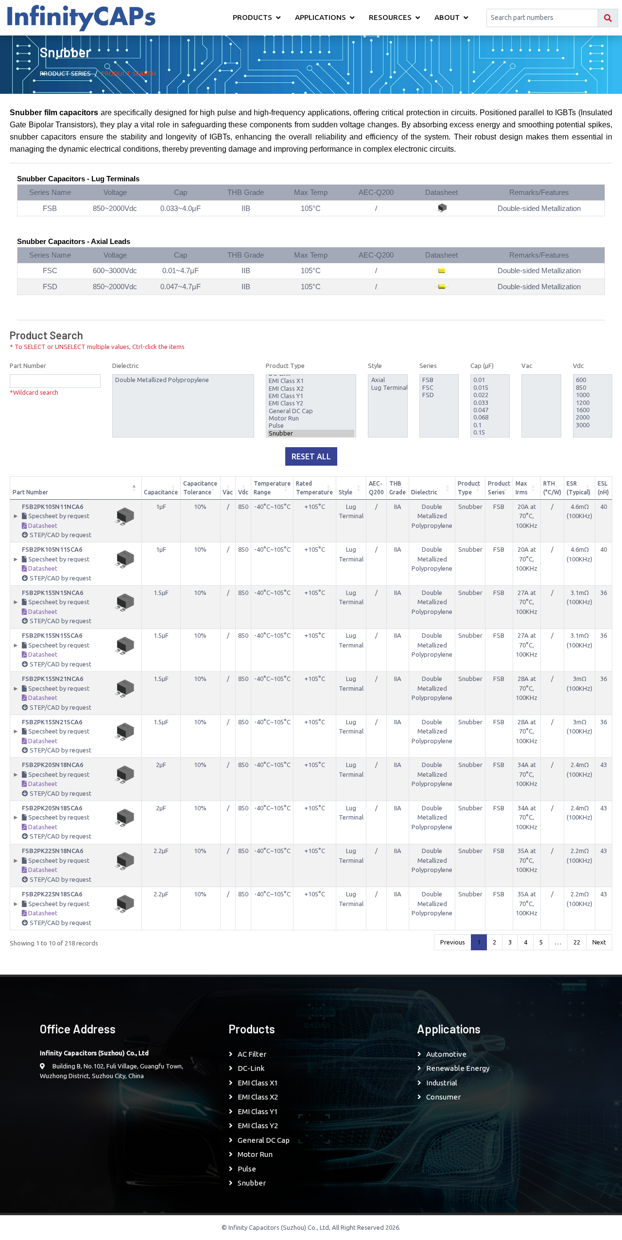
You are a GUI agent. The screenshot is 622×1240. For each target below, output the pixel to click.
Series (428, 365)
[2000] (592, 417)
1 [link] (479, 942)
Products (252, 17)
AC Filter (252, 1054)
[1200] (592, 402)
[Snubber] (311, 433)
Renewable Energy (457, 1068)
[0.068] (490, 417)
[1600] (592, 410)
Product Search (128, 73)
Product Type (285, 365)
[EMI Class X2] (311, 388)
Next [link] (599, 942)
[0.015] (490, 387)
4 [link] (525, 942)
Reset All (311, 456)
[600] (592, 380)
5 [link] (541, 942)
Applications (320, 17)
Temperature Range (272, 487)
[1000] (592, 395)
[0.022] (490, 395)
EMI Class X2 (258, 1097)
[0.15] (490, 432)
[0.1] (490, 425)
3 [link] (510, 942)
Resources (390, 17)
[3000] (592, 425)
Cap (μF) (482, 365)
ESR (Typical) (578, 487)
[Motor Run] (311, 418)
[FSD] (439, 395)
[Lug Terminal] (388, 387)
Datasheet (42, 525)
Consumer (443, 1097)
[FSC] (439, 387)
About (447, 17)
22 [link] (576, 942)
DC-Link (251, 1068)
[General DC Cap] (311, 411)
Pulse (247, 1169)
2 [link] (494, 942)
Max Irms (522, 487)
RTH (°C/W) (552, 487)
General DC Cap (264, 1140)
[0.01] (490, 380)
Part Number (28, 365)
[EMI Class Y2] (311, 403)
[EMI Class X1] (311, 380)
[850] (592, 387)
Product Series (499, 487)
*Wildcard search (34, 392)
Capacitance (161, 492)
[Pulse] (311, 425)
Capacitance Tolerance (200, 487)
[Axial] (388, 380)
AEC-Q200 (376, 487)
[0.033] (490, 402)
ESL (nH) (603, 487)
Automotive (446, 1054)
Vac (526, 365)
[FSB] (439, 380)
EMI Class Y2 (258, 1125)
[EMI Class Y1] (311, 396)
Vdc (578, 365)
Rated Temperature (314, 487)
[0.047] (490, 410)
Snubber (252, 1183)
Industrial (441, 1083)
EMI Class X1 (258, 1083)
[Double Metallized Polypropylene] (183, 380)
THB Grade (397, 487)
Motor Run (255, 1154)
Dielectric (125, 365)
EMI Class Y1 (258, 1111)
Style (375, 365)
